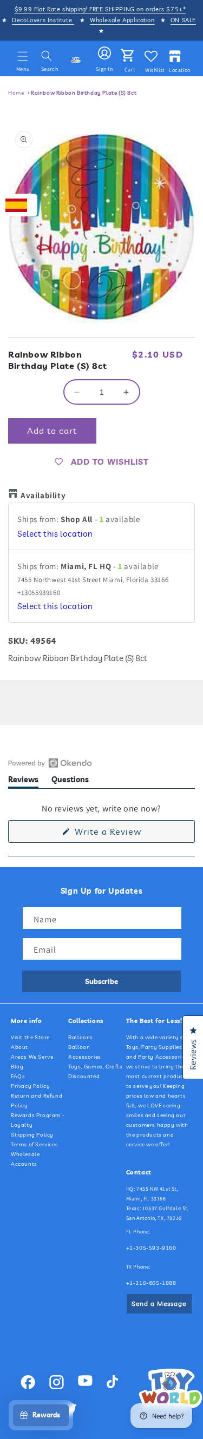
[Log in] (104, 54)
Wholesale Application (122, 20)
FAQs (18, 1076)
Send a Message (159, 1303)
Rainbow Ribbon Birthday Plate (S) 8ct (83, 92)
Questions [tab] (70, 781)
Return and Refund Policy (36, 1100)
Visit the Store (30, 1037)
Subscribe (101, 981)
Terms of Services (34, 1144)
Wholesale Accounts (25, 1159)
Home (16, 92)
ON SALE (183, 20)
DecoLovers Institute (43, 20)
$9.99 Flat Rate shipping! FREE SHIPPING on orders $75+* (100, 9)
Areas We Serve (32, 1056)
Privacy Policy (30, 1086)
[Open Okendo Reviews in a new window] (50, 762)
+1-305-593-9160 (151, 1247)
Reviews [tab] (23, 781)
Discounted (84, 1076)
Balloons (80, 1037)
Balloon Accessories (84, 1052)
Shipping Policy (32, 1134)
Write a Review (125, 834)
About (19, 1047)
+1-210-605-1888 (151, 1282)
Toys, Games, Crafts (95, 1066)
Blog (17, 1066)
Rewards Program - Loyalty (37, 1120)
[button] (23, 56)
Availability (43, 495)
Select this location (55, 534)
